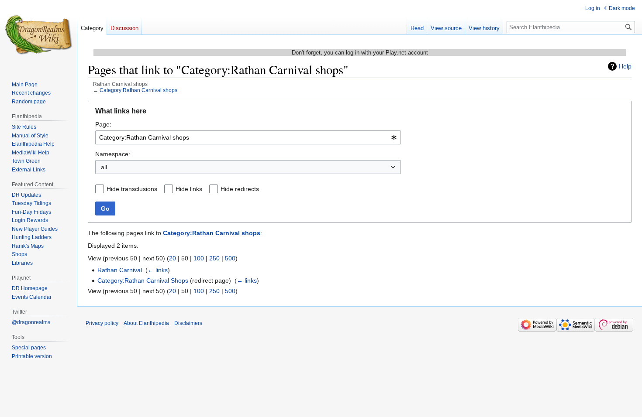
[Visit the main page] (38, 35)
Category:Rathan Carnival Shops (142, 280)
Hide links (189, 188)
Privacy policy (102, 323)
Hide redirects (240, 188)
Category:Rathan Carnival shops (138, 90)
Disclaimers (188, 323)
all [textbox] (104, 167)
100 (198, 258)
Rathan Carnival (119, 270)
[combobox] (248, 137)
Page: (103, 124)
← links (158, 270)
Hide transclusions (132, 188)
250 (214, 258)
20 (172, 258)
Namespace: (112, 153)
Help (625, 66)
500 (230, 258)
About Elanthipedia (146, 323)
